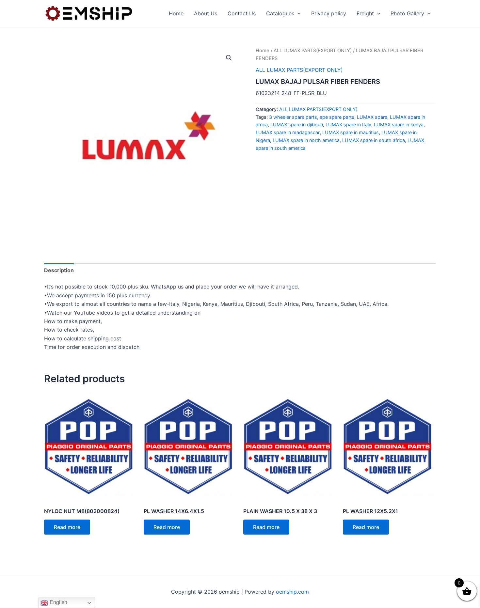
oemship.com (292, 591)
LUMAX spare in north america (306, 140)
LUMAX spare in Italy (348, 124)
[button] (297, 13)
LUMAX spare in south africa (373, 140)
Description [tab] (59, 270)
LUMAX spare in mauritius (350, 132)
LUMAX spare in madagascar (288, 132)
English (57, 602)
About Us (205, 13)
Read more (67, 527)
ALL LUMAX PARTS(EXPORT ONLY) (313, 51)
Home (176, 13)
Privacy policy (328, 13)
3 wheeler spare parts (293, 117)
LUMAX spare (372, 117)
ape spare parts (337, 117)
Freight (365, 13)
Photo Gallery (407, 13)
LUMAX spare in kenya (399, 124)
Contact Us (242, 13)
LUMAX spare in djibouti (296, 124)
